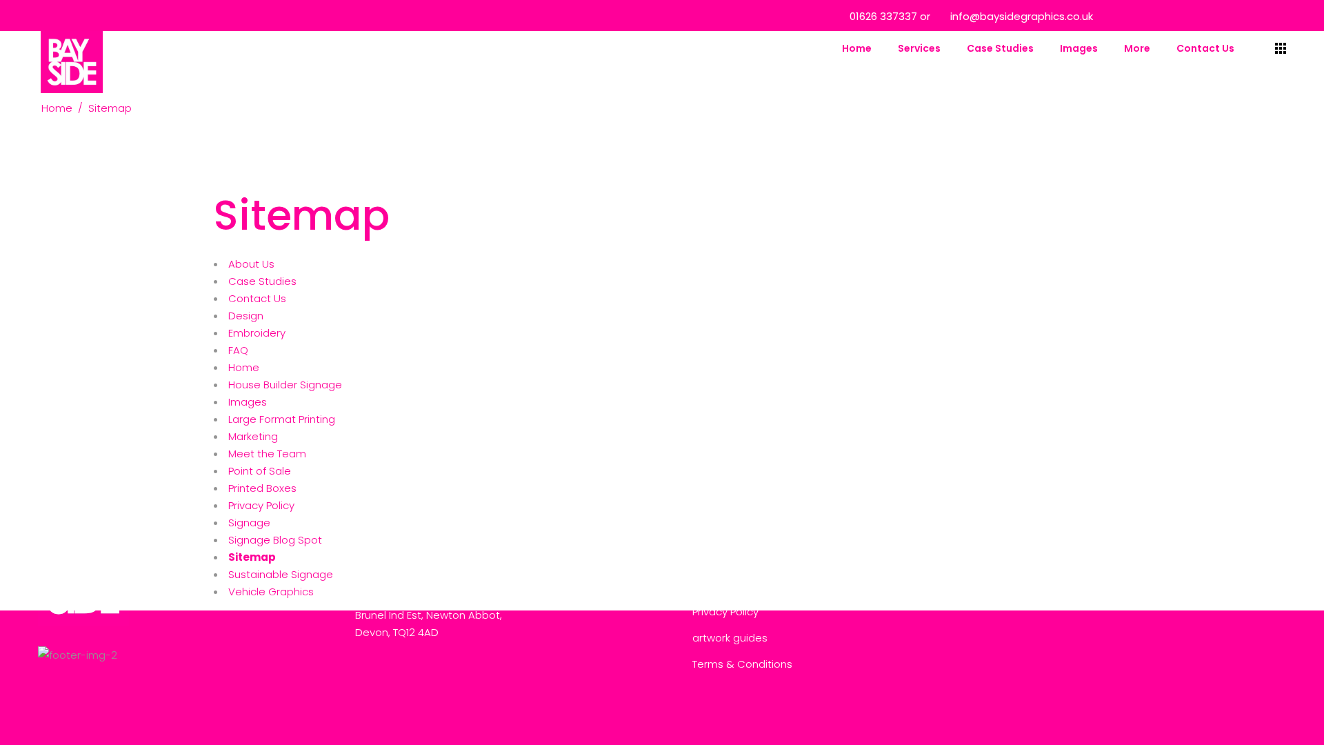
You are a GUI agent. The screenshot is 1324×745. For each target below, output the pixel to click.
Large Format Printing (281, 419)
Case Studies (262, 281)
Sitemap (252, 557)
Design (245, 315)
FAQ (238, 350)
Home (56, 108)
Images (247, 402)
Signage (249, 522)
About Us (251, 264)
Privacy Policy (261, 505)
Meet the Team (267, 453)
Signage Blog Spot (275, 540)
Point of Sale (259, 471)
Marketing (253, 436)
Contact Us (257, 298)
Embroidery (256, 333)
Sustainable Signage (280, 574)
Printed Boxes (262, 488)
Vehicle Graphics (271, 591)
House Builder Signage (285, 384)
